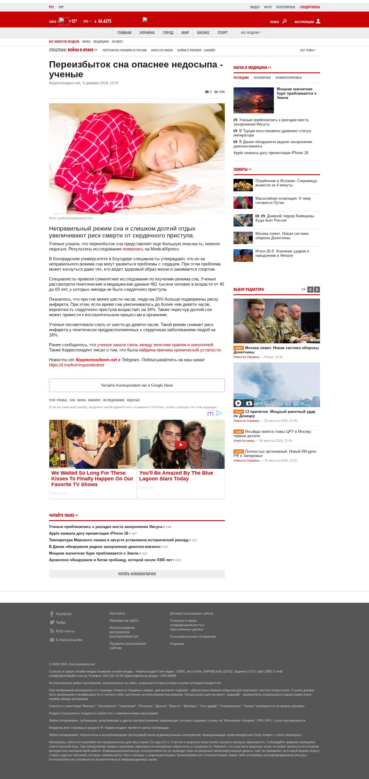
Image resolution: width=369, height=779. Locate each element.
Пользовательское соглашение (193, 636)
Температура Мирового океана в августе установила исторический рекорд (123, 540)
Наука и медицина (250, 67)
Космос (117, 41)
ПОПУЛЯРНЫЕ (285, 7)
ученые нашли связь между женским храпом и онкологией (155, 344)
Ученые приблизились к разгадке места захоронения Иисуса (110, 527)
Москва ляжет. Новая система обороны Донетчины (281, 235)
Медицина (101, 41)
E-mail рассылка (69, 640)
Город (168, 32)
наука (81, 400)
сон (72, 400)
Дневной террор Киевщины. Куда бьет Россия (285, 218)
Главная (124, 32)
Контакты (117, 613)
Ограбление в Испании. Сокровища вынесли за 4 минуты (286, 183)
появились (133, 248)
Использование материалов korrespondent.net (124, 632)
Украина (147, 32)
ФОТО (268, 7)
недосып (133, 400)
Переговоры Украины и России (125, 50)
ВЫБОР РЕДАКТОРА (249, 289)
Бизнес (203, 32)
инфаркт (94, 400)
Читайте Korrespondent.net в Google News (137, 385)
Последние (241, 77)
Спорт (223, 32)
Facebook (63, 614)
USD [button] (86, 21)
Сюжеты (241, 169)
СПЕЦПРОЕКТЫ (310, 7)
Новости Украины (246, 357)
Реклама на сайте (124, 621)
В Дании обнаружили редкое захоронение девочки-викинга (109, 546)
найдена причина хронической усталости (180, 349)
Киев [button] (52, 21)
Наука (86, 41)
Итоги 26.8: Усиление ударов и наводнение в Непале (282, 253)
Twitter (61, 623)
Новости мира (244, 440)
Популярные (262, 77)
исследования (113, 400)
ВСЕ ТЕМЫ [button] (307, 50)
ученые (62, 400)
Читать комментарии (137, 573)
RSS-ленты (65, 631)
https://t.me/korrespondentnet (76, 364)
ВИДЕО (255, 7)
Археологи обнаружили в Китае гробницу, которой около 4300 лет (115, 560)
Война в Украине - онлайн (196, 50)
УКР (61, 7)
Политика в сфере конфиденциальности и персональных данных (187, 625)
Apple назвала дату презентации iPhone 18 (93, 533)
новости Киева (162, 50)
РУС (51, 7)
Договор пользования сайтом (191, 613)
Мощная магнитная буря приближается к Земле (98, 553)
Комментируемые (289, 77)
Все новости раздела (64, 41)
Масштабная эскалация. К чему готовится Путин (283, 200)
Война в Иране (141, 50)
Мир (185, 32)
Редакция (177, 643)
